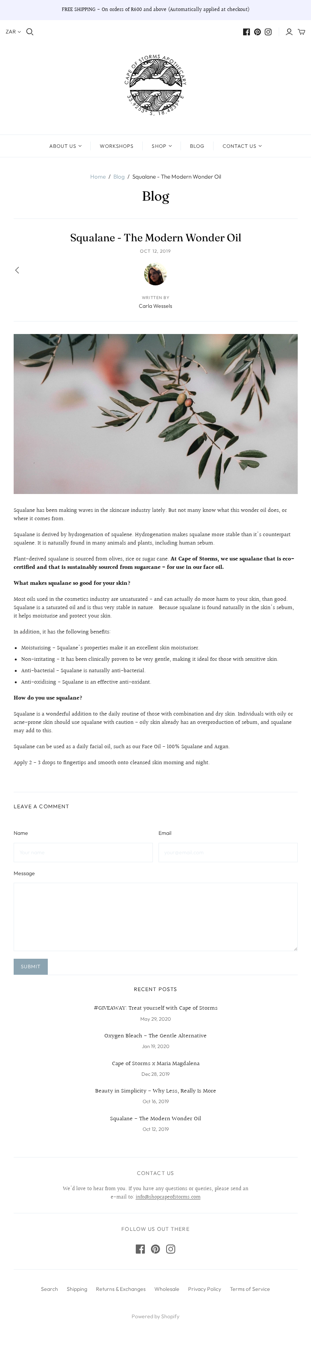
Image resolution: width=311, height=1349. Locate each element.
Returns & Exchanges (121, 1289)
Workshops (117, 146)
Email (165, 833)
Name (21, 833)
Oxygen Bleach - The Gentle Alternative (155, 1036)
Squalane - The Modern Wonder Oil (155, 1119)
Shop (159, 146)
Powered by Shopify (155, 1316)
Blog (197, 146)
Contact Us (239, 146)
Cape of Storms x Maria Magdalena (155, 1064)
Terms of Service (250, 1289)
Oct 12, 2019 (155, 251)
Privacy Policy (204, 1289)
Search (49, 1289)
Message (24, 873)
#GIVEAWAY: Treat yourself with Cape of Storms (156, 1008)
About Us (62, 146)
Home (98, 176)
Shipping (77, 1289)
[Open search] (30, 32)
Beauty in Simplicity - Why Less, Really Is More (155, 1091)
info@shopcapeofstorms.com (168, 1197)
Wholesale (166, 1289)
